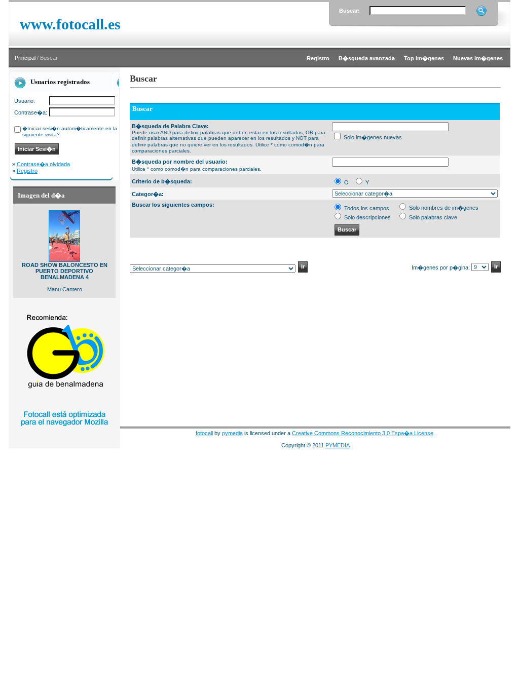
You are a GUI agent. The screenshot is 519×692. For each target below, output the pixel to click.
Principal (25, 58)
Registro (27, 171)
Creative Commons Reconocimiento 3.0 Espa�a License (362, 433)
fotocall (204, 433)
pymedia (232, 433)
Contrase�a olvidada (43, 164)
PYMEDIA (337, 445)
